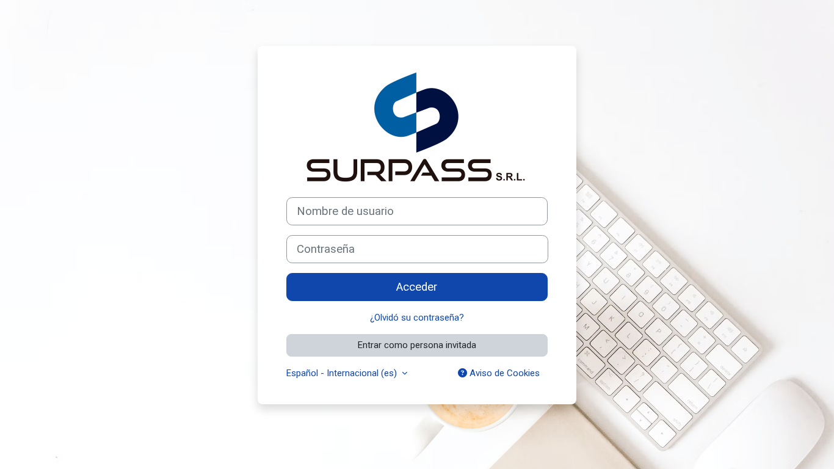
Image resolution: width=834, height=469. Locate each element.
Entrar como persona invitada (417, 345)
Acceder (416, 287)
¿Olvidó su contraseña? (417, 317)
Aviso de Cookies (503, 373)
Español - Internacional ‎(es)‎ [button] (342, 373)
